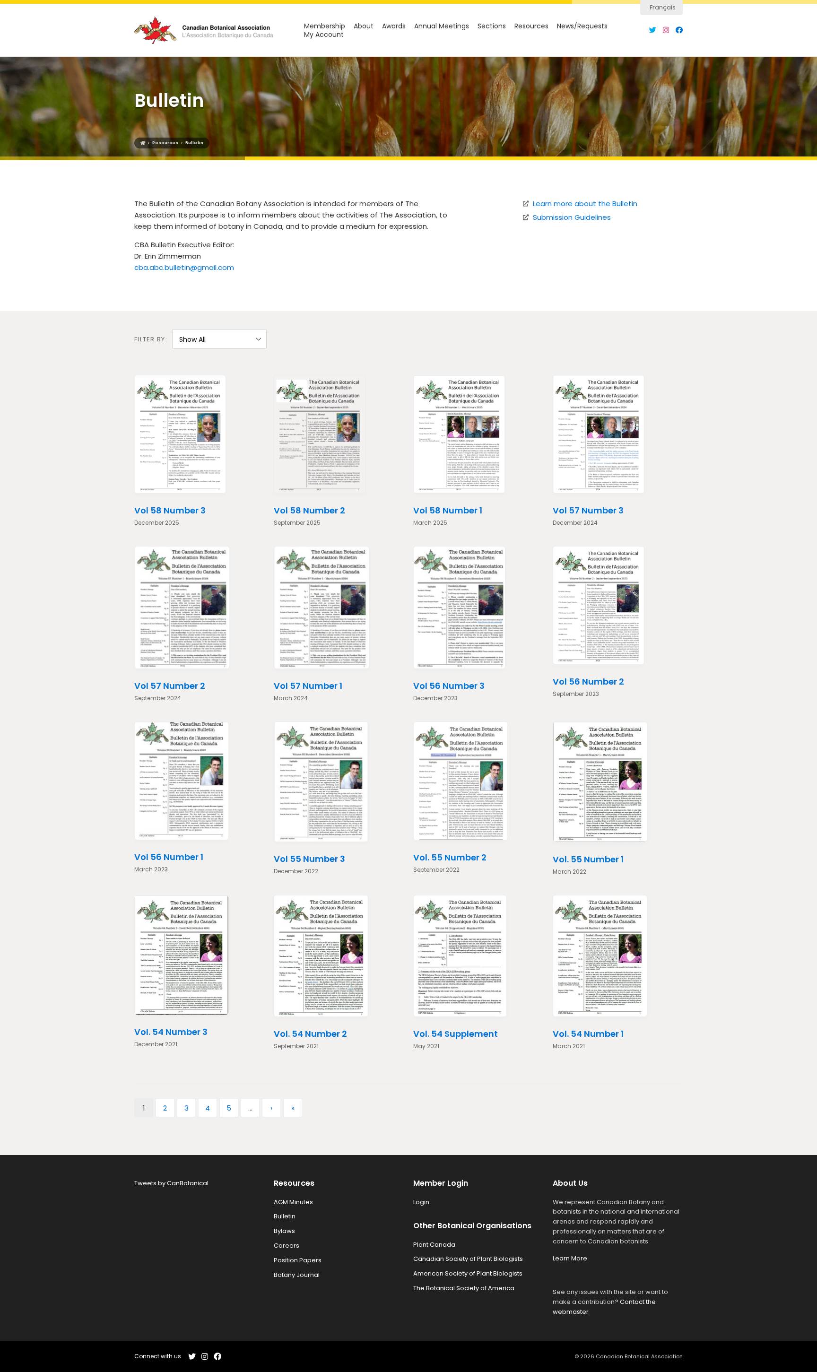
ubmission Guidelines (574, 217)
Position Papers (298, 1260)
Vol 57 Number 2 (169, 686)
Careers (286, 1245)
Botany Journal (297, 1274)
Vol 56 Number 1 (168, 857)
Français (663, 7)
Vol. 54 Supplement (455, 1034)
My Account (324, 35)
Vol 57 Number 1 (308, 686)
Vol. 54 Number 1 (588, 1034)
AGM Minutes (293, 1202)
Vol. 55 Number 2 (450, 857)
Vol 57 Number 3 (588, 510)
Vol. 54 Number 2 (310, 1034)
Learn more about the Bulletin (585, 203)
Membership (324, 26)
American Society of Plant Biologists (467, 1273)
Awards (394, 26)
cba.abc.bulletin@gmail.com (184, 267)
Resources (531, 26)
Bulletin (285, 1216)
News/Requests (582, 26)
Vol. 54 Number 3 (171, 1032)
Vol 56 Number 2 (588, 681)
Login (421, 1202)
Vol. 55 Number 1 (588, 859)
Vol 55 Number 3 (309, 859)
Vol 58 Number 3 (170, 510)
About (364, 26)
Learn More (570, 1258)
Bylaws (284, 1230)
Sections (492, 26)
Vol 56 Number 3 (449, 686)
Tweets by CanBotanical (171, 1183)
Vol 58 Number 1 (447, 510)
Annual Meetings (441, 26)
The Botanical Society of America (463, 1288)
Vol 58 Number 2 (309, 510)
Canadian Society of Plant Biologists (468, 1258)
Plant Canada (434, 1244)
